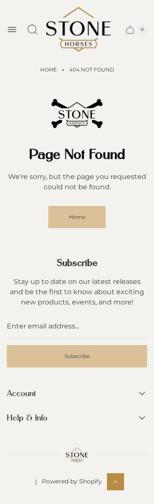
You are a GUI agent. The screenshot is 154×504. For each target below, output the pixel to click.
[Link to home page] (77, 455)
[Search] (32, 29)
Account (21, 394)
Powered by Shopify (72, 481)
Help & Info (27, 418)
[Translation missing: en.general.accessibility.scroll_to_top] (115, 481)
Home (48, 69)
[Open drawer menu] (12, 29)
